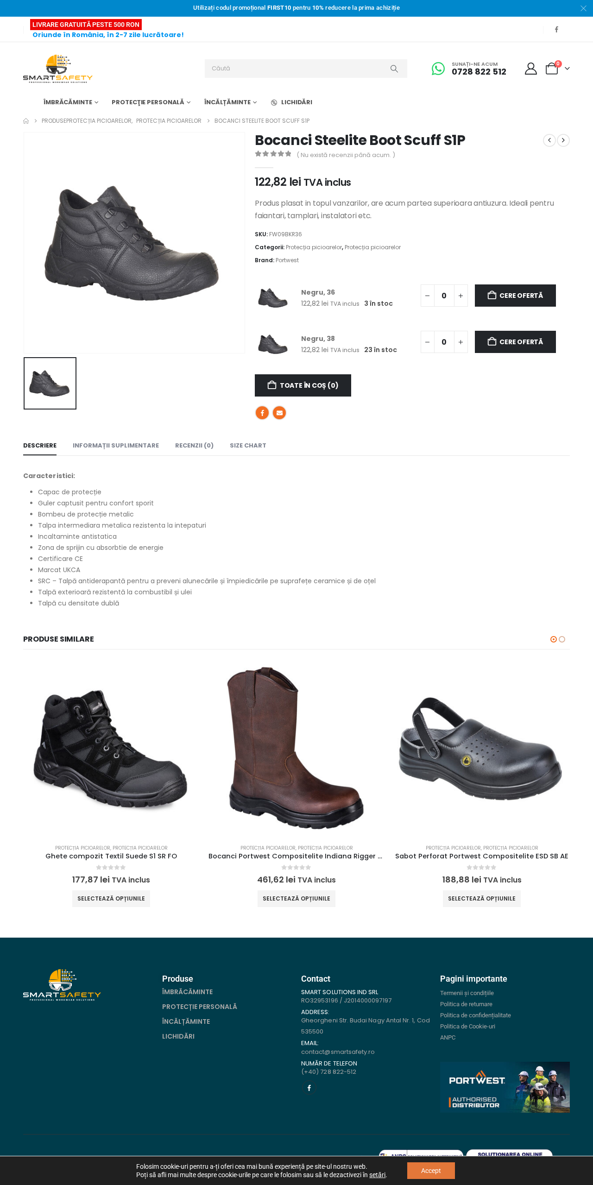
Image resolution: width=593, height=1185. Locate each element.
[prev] (549, 140)
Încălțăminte (227, 102)
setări (377, 1175)
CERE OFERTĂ (521, 295)
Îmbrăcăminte (68, 102)
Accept (431, 1170)
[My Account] (531, 69)
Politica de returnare (466, 1004)
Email (279, 412)
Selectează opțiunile (111, 898)
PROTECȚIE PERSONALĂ (199, 1006)
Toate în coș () (309, 385)
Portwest (287, 260)
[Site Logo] (58, 69)
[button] (553, 639)
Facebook (262, 412)
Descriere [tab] (40, 445)
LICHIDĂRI (296, 102)
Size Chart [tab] (248, 445)
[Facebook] (556, 29)
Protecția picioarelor (314, 247)
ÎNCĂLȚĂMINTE (186, 1021)
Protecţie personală (148, 102)
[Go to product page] (111, 749)
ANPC (447, 1037)
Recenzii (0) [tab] (194, 445)
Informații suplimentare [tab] (116, 445)
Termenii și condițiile (467, 993)
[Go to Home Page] (26, 120)
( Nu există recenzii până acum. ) (345, 155)
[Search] (394, 68)
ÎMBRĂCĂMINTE (187, 991)
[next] (563, 140)
